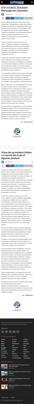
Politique (25, 339)
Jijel (13, 345)
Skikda (25, 349)
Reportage (26, 343)
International (15, 343)
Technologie (26, 358)
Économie (3, 357)
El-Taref (14, 339)
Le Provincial (7, 400)
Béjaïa (2, 343)
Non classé (15, 355)
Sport (24, 353)
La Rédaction (9, 14)
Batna (2, 341)
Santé (24, 345)
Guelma (14, 341)
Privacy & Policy (4, 397)
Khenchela (15, 347)
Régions (25, 341)
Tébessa (25, 355)
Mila (13, 351)
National (14, 353)
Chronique (4, 351)
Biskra (3, 345)
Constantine (4, 353)
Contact (12, 397)
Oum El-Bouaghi (16, 358)
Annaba (3, 339)
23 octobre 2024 (18, 14)
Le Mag (14, 349)
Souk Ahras (26, 351)
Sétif (24, 347)
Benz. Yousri (20, 400)
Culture (3, 355)
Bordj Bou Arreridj (3, 348)
